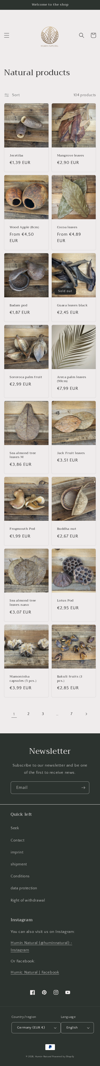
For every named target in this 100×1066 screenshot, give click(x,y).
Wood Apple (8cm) (24, 227)
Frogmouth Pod (22, 529)
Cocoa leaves (67, 227)
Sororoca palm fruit (26, 377)
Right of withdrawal (28, 900)
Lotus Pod (65, 601)
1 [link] (14, 714)
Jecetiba (16, 156)
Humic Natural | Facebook (35, 972)
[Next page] (86, 714)
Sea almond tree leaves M (23, 455)
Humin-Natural (43, 1056)
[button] (7, 35)
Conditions (20, 876)
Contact (17, 840)
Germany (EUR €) (31, 1027)
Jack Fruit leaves (71, 453)
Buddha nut (67, 529)
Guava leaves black (72, 305)
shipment (19, 864)
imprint (17, 852)
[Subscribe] (83, 787)
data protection (24, 888)
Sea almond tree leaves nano (23, 603)
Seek (15, 828)
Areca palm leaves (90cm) (71, 379)
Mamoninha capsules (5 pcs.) (23, 679)
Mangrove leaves (70, 156)
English (72, 1027)
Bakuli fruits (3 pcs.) (70, 679)
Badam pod (18, 305)
